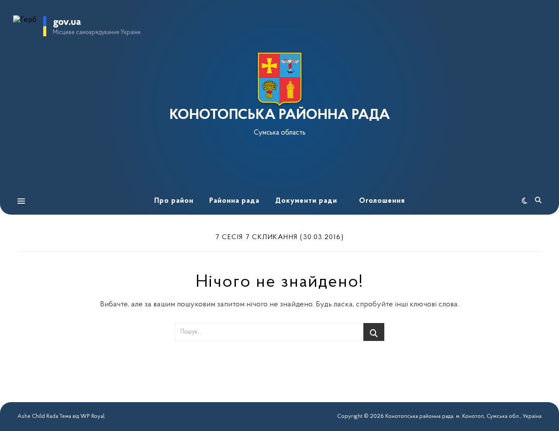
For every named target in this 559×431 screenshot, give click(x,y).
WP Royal (92, 416)
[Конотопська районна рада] (279, 79)
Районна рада (234, 201)
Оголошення (382, 201)
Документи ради (306, 201)
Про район (173, 201)
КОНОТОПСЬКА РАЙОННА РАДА (279, 115)
